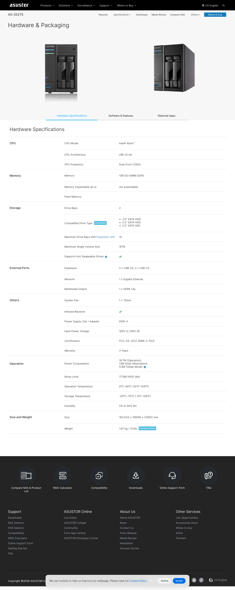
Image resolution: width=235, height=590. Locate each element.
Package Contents (147, 428)
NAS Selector (16, 522)
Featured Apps (166, 115)
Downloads (142, 14)
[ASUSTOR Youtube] (194, 580)
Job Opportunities (187, 517)
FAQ (10, 553)
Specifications (121, 14)
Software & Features (121, 115)
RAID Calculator (17, 538)
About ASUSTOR (130, 517)
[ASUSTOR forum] (201, 580)
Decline (164, 580)
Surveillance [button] (85, 5)
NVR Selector (16, 527)
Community (71, 527)
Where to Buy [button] (125, 5)
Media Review (159, 14)
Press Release (128, 533)
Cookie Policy (138, 580)
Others (195, 14)
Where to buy (215, 14)
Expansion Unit (106, 236)
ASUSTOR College (75, 522)
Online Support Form (20, 543)
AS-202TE (16, 14)
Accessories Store (187, 522)
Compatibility (100, 223)
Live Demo (70, 517)
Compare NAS (177, 14)
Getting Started (17, 548)
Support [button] (105, 5)
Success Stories (129, 548)
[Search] (223, 5)
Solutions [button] (65, 5)
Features (103, 14)
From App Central (75, 533)
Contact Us (127, 527)
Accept (179, 580)
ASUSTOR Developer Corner (81, 538)
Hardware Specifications (72, 115)
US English (211, 5)
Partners (181, 538)
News (123, 522)
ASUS (179, 533)
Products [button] (46, 5)
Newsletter (126, 543)
